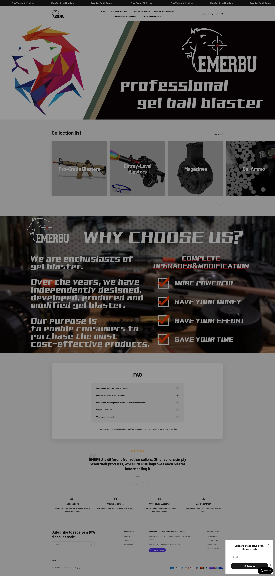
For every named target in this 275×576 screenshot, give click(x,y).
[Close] (269, 544)
